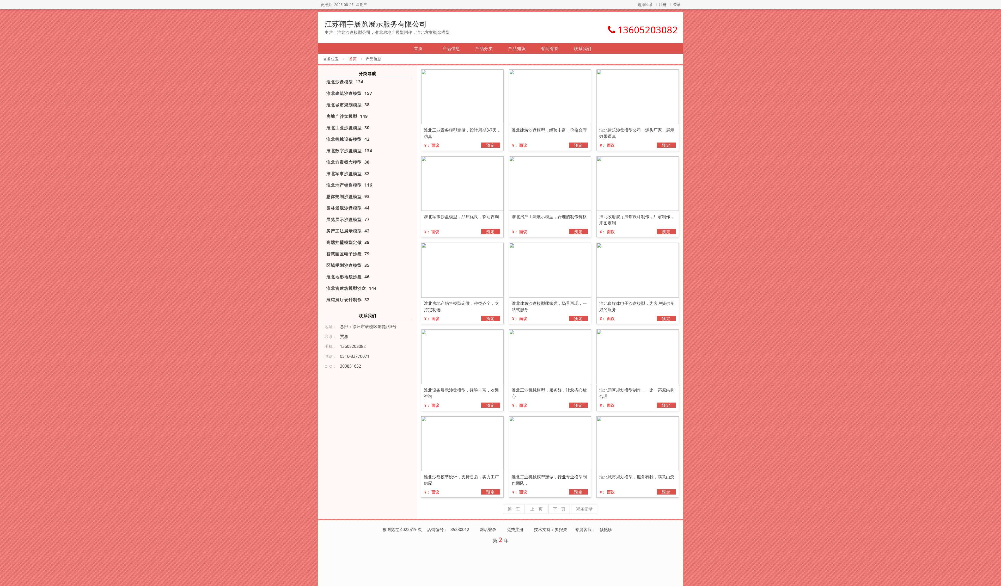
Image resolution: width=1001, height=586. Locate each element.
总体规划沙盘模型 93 (348, 196)
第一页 (514, 509)
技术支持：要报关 (550, 529)
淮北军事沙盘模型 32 (348, 173)
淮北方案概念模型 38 (348, 162)
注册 (662, 4)
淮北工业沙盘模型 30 (348, 128)
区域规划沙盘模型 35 (348, 265)
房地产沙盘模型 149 (347, 116)
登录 (676, 4)
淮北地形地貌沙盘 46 (348, 277)
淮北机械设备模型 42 (348, 139)
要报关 (326, 4)
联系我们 (582, 48)
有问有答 (550, 48)
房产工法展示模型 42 (348, 231)
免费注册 (515, 529)
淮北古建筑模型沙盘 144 (351, 288)
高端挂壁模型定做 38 (348, 242)
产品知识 (517, 48)
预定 (490, 145)
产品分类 (484, 48)
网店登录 (488, 529)
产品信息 (451, 48)
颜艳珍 (606, 529)
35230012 (459, 529)
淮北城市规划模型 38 (348, 105)
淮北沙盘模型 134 (344, 82)
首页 (418, 48)
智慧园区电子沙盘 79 (348, 254)
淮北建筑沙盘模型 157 (349, 93)
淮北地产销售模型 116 (349, 185)
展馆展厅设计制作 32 (348, 300)
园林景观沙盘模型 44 (348, 208)
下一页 (559, 509)
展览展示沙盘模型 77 (348, 219)
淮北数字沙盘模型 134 (349, 150)
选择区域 (645, 4)
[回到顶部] (994, 579)
